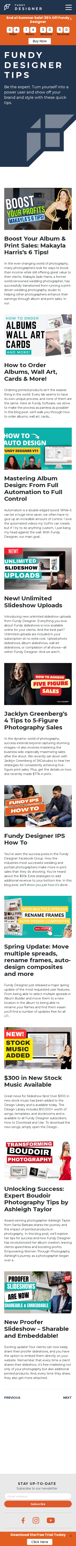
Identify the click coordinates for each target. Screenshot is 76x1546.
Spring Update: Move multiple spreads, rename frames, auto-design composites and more (37, 960)
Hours (30, 34)
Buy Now (40, 41)
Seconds (63, 34)
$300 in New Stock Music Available (33, 1081)
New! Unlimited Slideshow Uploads (33, 602)
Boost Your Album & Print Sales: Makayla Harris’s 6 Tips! (35, 245)
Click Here (39, 1541)
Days (13, 34)
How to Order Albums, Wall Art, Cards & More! (30, 371)
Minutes (46, 34)
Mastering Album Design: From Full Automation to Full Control (33, 488)
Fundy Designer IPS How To (34, 839)
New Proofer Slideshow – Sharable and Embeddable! (36, 1328)
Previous (12, 1398)
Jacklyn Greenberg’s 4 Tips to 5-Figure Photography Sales (35, 720)
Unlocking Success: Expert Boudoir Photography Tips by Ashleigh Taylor (36, 1199)
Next (67, 1398)
